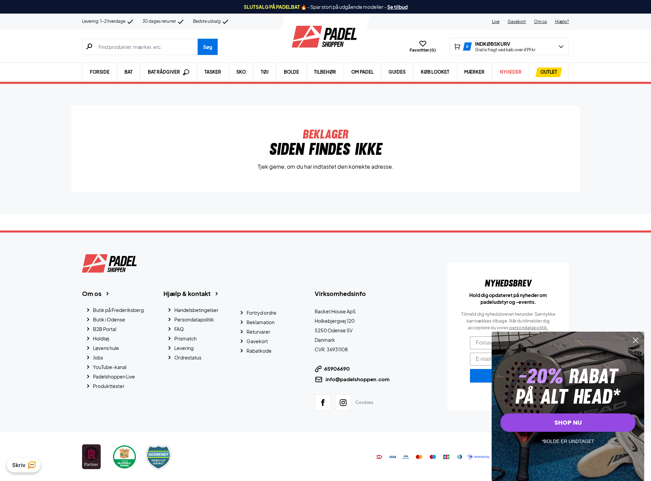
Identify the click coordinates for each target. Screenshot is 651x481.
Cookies (364, 402)
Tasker (212, 72)
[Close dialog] (636, 340)
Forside (100, 72)
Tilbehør (325, 72)
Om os (540, 21)
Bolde (291, 72)
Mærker (474, 72)
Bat (128, 72)
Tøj (265, 72)
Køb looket (435, 72)
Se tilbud (397, 7)
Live (495, 21)
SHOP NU (568, 422)
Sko (241, 72)
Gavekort (517, 21)
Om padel (362, 72)
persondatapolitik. (528, 327)
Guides (397, 72)
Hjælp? (562, 21)
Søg (207, 47)
